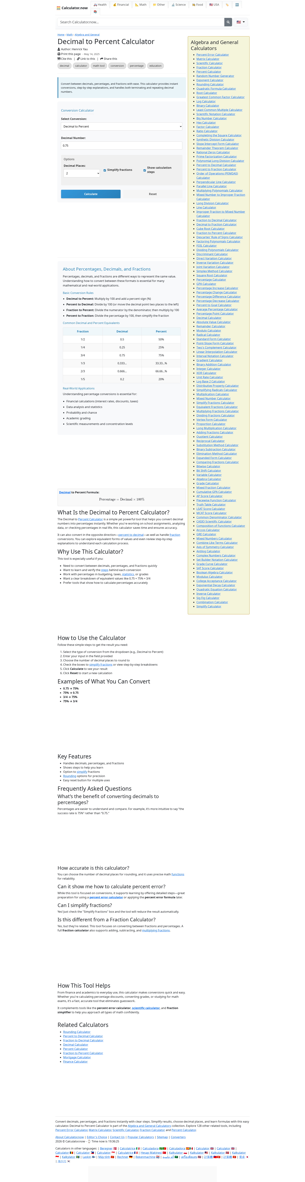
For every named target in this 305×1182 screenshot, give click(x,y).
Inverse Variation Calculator (215, 263)
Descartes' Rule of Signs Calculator (219, 237)
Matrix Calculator (207, 59)
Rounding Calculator (77, 1032)
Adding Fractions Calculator (214, 432)
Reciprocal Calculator (210, 441)
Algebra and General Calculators (149, 1126)
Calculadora (151, 1148)
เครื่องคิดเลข (189, 1157)
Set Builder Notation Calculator (217, 560)
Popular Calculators (141, 1137)
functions (178, 874)
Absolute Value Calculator (213, 322)
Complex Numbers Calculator (216, 555)
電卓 (242, 1157)
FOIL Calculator (206, 246)
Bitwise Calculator (208, 466)
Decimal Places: (75, 166)
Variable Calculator (209, 475)
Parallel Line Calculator (211, 186)
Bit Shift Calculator (208, 471)
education (155, 65)
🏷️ (227, 5)
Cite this (66, 59)
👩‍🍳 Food (197, 5)
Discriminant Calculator (212, 254)
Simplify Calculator (208, 606)
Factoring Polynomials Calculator (218, 241)
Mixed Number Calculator (213, 398)
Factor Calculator (207, 127)
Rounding (69, 776)
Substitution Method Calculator (217, 445)
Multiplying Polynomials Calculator (219, 190)
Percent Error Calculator (212, 55)
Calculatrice (125, 1153)
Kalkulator (176, 1153)
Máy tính (104, 1157)
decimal (64, 65)
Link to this (87, 59)
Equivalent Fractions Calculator (217, 407)
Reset (153, 194)
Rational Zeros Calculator (213, 152)
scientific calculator (146, 1008)
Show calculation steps (159, 170)
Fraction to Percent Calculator (83, 1053)
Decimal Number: (73, 138)
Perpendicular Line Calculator (216, 182)
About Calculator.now (69, 1137)
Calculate (90, 194)
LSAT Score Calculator (210, 509)
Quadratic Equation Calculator (216, 589)
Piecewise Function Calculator (216, 500)
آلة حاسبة (168, 1157)
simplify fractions (100, 665)
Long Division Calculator (212, 203)
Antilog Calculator (208, 551)
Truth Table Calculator (211, 504)
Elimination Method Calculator (216, 454)
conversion (117, 65)
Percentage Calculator (211, 280)
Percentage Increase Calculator (217, 288)
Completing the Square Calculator (219, 135)
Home (61, 34)
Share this (110, 59)
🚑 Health (100, 5)
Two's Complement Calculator (216, 347)
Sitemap (162, 1137)
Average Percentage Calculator (217, 309)
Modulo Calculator (208, 330)
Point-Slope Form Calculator (215, 343)
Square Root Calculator (211, 275)
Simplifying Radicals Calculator (216, 390)
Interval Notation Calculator (215, 356)
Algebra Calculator (208, 479)
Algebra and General (87, 34)
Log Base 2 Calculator (210, 381)
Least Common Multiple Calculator (219, 110)
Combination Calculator (212, 602)
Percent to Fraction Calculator (216, 169)
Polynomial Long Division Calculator (220, 161)
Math (70, 34)
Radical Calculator (208, 335)
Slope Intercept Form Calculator (217, 144)
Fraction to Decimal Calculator (83, 1040)
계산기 (62, 1161)
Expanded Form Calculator (214, 458)
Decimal (65, 492)
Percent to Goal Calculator (214, 305)
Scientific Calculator (209, 63)
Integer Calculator (208, 369)
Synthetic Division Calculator (215, 139)
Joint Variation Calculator (213, 267)
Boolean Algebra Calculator (214, 572)
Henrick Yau (80, 49)
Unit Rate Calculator (209, 377)
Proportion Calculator (211, 424)
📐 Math (140, 5)
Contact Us (117, 1137)
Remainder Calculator (210, 326)
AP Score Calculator (209, 496)
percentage (136, 65)
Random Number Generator (215, 76)
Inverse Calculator (208, 594)
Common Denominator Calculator (219, 517)
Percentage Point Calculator (215, 313)
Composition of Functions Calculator (220, 526)
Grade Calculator (207, 483)
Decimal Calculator (75, 1045)
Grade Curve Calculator (212, 564)
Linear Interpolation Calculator (216, 352)
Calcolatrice (127, 1148)
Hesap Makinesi (151, 1153)
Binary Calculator (207, 106)
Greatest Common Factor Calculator (220, 97)
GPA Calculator (206, 284)
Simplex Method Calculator (214, 271)
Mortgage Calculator (77, 1057)
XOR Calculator (206, 373)
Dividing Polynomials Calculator (217, 250)
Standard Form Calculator (213, 339)
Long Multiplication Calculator (216, 428)
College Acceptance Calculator (216, 581)
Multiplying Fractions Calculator (217, 411)
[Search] (228, 22)
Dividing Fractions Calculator (215, 415)
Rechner (122, 1157)
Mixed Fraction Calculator (213, 487)
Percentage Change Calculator (216, 292)
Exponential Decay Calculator (215, 585)
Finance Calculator (75, 1062)
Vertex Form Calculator (211, 420)
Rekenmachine (145, 1157)
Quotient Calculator (209, 437)
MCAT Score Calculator (211, 513)
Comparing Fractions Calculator (217, 462)
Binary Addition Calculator (213, 364)
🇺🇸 (239, 22)
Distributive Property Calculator (217, 386)
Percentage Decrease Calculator (217, 301)
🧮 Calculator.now (72, 7)
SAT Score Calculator (210, 568)
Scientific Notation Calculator (215, 114)
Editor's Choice (97, 1137)
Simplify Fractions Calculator (215, 403)
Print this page (70, 54)
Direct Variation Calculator (214, 258)
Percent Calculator (90, 519)
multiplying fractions (156, 930)
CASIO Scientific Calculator (214, 521)
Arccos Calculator (208, 530)
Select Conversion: (74, 119)
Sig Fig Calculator (207, 598)
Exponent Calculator (209, 80)
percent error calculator (106, 897)
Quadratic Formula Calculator (216, 89)
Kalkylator (68, 1157)
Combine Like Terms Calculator (217, 543)
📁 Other (159, 5)
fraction (175, 535)
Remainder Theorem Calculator (217, 148)
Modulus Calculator (209, 577)
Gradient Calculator (209, 360)
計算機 (208, 1157)
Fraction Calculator (209, 67)
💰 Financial (121, 5)
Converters (178, 1137)
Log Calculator (206, 101)
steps (104, 570)
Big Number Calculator (211, 118)
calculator (81, 65)
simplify (82, 772)
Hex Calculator (206, 122)
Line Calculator (206, 207)
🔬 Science (178, 5)
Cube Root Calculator (210, 229)
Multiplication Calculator (212, 394)
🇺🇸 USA (214, 5)
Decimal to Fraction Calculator (216, 224)
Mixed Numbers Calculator (214, 538)
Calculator (203, 1148)
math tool (99, 65)
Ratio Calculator (207, 131)
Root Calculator (206, 93)
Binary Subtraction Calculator (216, 449)
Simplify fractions (119, 170)
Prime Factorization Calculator (216, 156)
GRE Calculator (206, 534)
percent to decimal (130, 535)
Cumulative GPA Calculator (214, 492)
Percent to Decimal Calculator (83, 1036)
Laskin (87, 1157)
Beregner (106, 1148)
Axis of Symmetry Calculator (215, 547)
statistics (128, 574)
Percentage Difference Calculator (218, 297)
